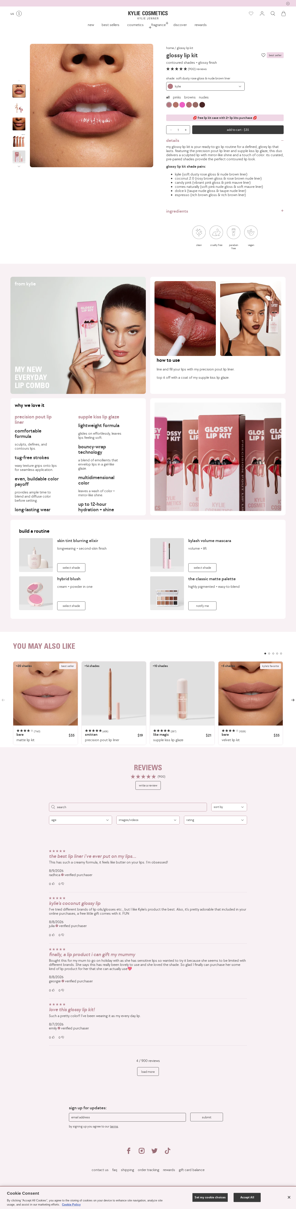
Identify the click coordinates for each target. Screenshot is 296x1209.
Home (170, 48)
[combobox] (205, 86)
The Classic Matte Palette (212, 579)
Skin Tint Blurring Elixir (77, 540)
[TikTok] (167, 1152)
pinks (177, 97)
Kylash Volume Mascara (209, 540)
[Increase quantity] (187, 129)
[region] (148, 703)
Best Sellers (110, 24)
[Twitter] (154, 1152)
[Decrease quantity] (169, 129)
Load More (148, 1072)
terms (114, 1126)
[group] (148, 3)
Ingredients (177, 211)
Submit (206, 1117)
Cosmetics (135, 24)
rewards (201, 24)
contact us (100, 1170)
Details (172, 140)
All (168, 97)
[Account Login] (262, 13)
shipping (127, 1170)
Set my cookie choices (210, 1197)
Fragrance (158, 24)
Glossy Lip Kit (185, 48)
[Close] (289, 1197)
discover (180, 24)
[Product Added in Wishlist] (250, 13)
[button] (273, 13)
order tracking (148, 1170)
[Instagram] (141, 1152)
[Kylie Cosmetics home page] (148, 15)
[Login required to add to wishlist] (263, 55)
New (91, 24)
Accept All (247, 1197)
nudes (204, 97)
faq (114, 1170)
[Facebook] (128, 1152)
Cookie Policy (71, 1204)
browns (190, 97)
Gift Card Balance (192, 1170)
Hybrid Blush (69, 579)
